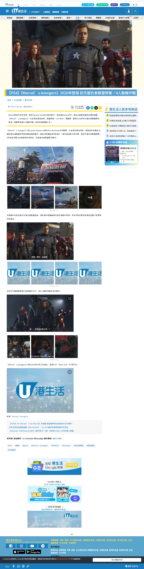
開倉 (67, 539)
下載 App (126, 5)
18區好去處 (110, 17)
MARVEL (55, 445)
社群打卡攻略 (103, 5)
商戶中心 (114, 5)
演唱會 (9, 17)
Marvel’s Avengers (40, 445)
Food (34, 5)
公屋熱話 (46, 12)
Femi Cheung (16, 106)
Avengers (67, 445)
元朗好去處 (100, 539)
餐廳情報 (54, 542)
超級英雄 (91, 445)
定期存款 (64, 12)
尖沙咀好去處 (75, 539)
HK (18, 5)
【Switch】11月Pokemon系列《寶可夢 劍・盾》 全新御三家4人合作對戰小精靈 (41, 430)
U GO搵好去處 (89, 5)
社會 (130, 539)
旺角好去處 (122, 539)
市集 (61, 539)
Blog (50, 5)
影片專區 (88, 17)
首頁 (9, 100)
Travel (26, 5)
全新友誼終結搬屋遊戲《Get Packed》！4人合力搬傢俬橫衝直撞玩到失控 (38, 427)
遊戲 (17, 445)
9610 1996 (57, 438)
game (26, 445)
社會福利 (72, 542)
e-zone (59, 5)
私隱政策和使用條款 (63, 559)
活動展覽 (54, 539)
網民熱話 (54, 549)
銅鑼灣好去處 (88, 539)
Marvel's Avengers (20, 416)
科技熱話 (12, 450)
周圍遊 (98, 17)
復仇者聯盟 (79, 445)
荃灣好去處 (111, 539)
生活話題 (18, 100)
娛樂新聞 (55, 12)
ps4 (10, 445)
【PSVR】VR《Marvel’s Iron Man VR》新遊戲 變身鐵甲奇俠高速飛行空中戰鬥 (40, 423)
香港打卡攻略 (124, 17)
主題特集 (137, 17)
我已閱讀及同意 (117, 560)
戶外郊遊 (63, 542)
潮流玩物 (28, 100)
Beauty (42, 5)
